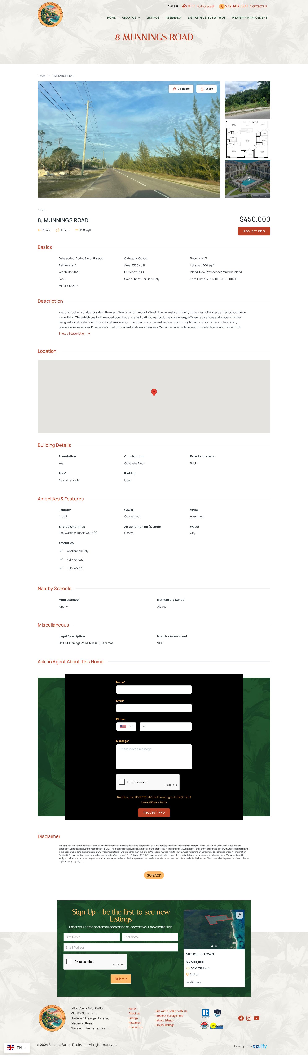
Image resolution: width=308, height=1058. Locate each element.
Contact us (258, 6)
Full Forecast (205, 6)
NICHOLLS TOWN (200, 954)
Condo (41, 76)
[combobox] (126, 726)
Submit (121, 978)
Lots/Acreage (194, 982)
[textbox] (126, 727)
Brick (193, 463)
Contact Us (136, 1027)
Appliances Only (77, 551)
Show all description (72, 333)
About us (129, 18)
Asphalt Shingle (69, 480)
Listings (153, 18)
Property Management (249, 18)
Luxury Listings (165, 1025)
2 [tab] (216, 946)
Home (111, 18)
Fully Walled (74, 568)
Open (127, 480)
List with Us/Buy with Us (207, 18)
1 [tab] (212, 946)
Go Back (154, 875)
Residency (174, 18)
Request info (254, 231)
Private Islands (165, 1020)
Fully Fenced (75, 560)
